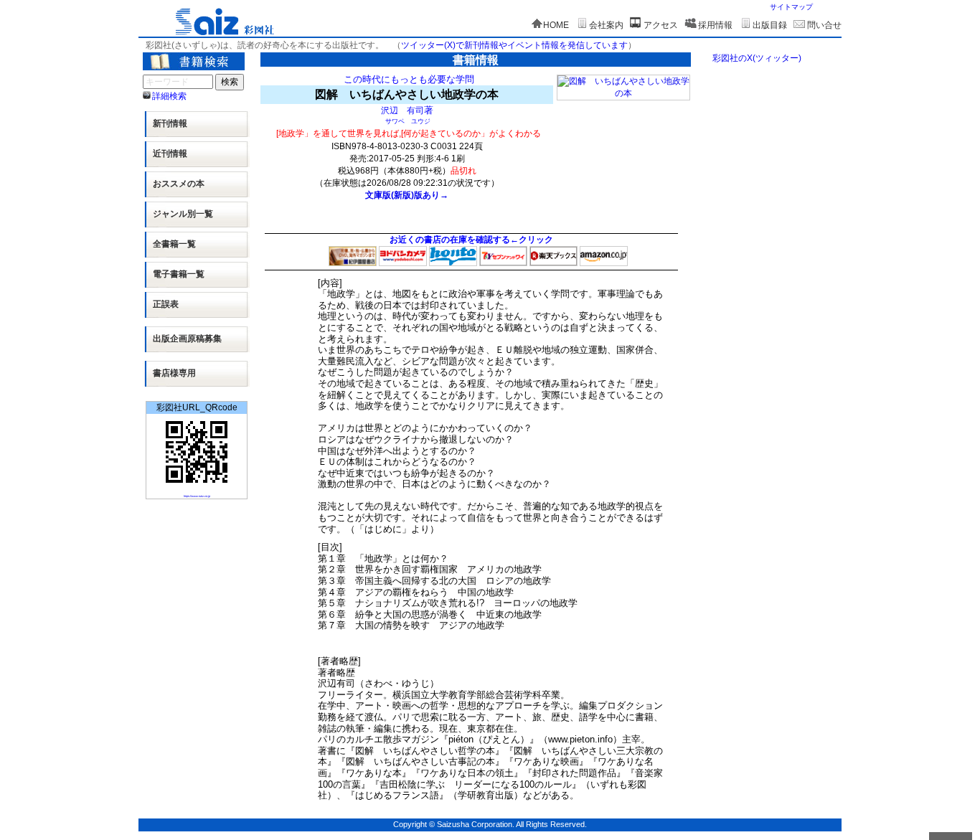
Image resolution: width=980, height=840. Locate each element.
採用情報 (715, 25)
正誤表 (166, 304)
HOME (556, 25)
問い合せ (824, 25)
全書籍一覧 (174, 244)
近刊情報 (170, 153)
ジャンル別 (183, 214)
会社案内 (606, 25)
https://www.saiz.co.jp (197, 496)
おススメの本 (178, 184)
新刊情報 (170, 123)
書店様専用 (174, 373)
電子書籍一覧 (178, 274)
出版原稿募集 (187, 339)
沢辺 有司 (402, 110)
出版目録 (770, 25)
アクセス (661, 25)
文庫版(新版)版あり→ (406, 195)
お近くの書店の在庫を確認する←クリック (471, 240)
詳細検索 (169, 96)
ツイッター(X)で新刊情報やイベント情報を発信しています (514, 45)
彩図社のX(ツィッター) (756, 58)
